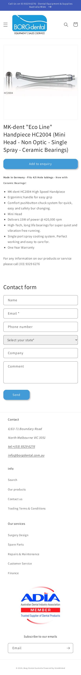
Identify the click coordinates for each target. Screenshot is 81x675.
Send (16, 395)
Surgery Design (18, 535)
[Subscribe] (68, 648)
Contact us (15, 499)
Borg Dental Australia (33, 668)
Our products (17, 489)
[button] (5, 24)
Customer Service (20, 563)
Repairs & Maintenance (24, 554)
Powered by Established (54, 668)
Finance (13, 573)
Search (12, 480)
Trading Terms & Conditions (27, 508)
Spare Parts (16, 544)
